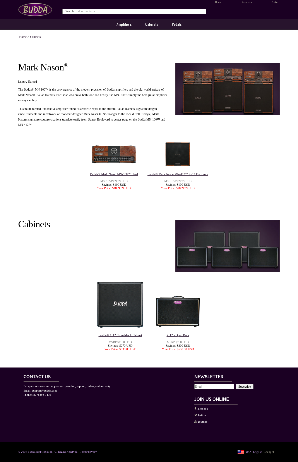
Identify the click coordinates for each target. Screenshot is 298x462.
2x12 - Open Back (178, 335)
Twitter (201, 415)
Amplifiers (124, 24)
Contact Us (37, 376)
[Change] (268, 451)
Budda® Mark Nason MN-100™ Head (114, 174)
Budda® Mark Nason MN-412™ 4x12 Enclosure (177, 174)
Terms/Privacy (88, 451)
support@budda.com (44, 390)
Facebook (202, 408)
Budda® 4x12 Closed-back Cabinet (120, 335)
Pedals (177, 24)
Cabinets (151, 24)
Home (23, 36)
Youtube (202, 421)
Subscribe (244, 386)
